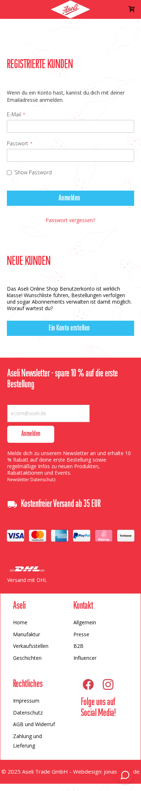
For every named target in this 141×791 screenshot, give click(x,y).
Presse (81, 634)
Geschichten (27, 657)
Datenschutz (28, 712)
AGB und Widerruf (34, 724)
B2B (78, 645)
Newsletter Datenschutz (31, 479)
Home (20, 622)
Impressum (26, 700)
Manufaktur (26, 634)
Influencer (85, 657)
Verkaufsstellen (30, 645)
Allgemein (84, 622)
